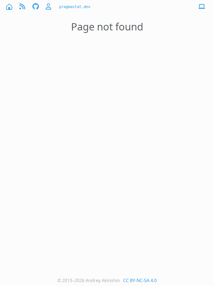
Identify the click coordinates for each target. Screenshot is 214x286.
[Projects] (35, 6)
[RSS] (22, 6)
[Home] (9, 6)
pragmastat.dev (74, 6)
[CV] (49, 6)
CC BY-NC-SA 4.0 (140, 280)
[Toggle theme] (201, 6)
